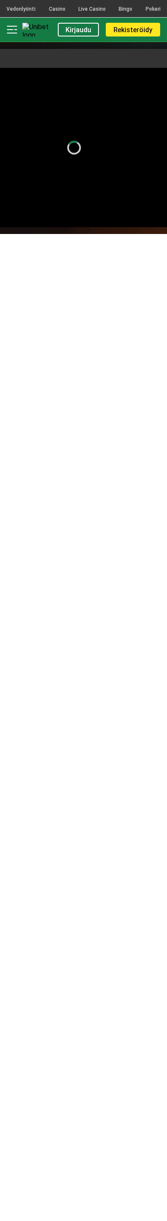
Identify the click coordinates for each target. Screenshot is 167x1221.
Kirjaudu (78, 30)
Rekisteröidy (132, 30)
